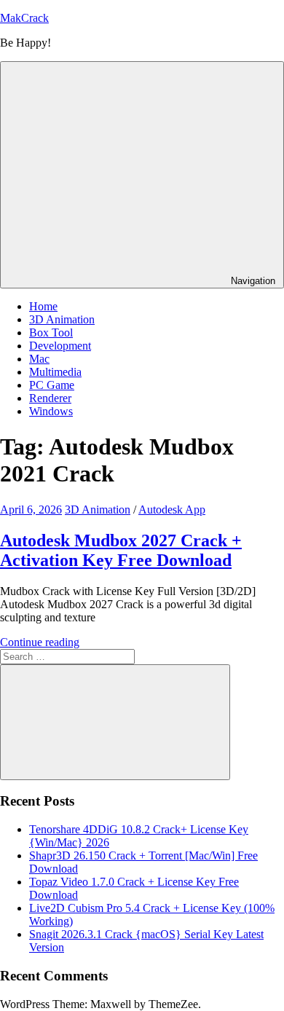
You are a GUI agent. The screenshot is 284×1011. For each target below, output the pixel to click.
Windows (51, 411)
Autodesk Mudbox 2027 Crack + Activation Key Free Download (121, 550)
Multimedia (55, 372)
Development (60, 345)
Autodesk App (171, 509)
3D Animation (62, 319)
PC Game (51, 385)
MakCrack (24, 18)
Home (43, 306)
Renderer (50, 398)
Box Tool (51, 332)
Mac (39, 359)
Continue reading (39, 642)
